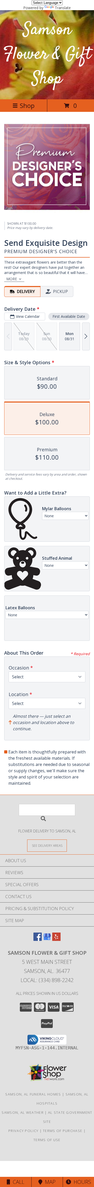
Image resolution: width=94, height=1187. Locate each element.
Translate (63, 7)
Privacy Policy (23, 1130)
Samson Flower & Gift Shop (47, 54)
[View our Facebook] (37, 939)
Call (17, 1181)
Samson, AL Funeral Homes (33, 1094)
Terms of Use (47, 1139)
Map (49, 1181)
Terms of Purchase (62, 1130)
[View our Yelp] (56, 939)
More (11, 278)
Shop (27, 105)
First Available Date (68, 316)
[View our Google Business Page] (47, 939)
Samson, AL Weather (22, 1112)
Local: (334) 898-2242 (47, 980)
